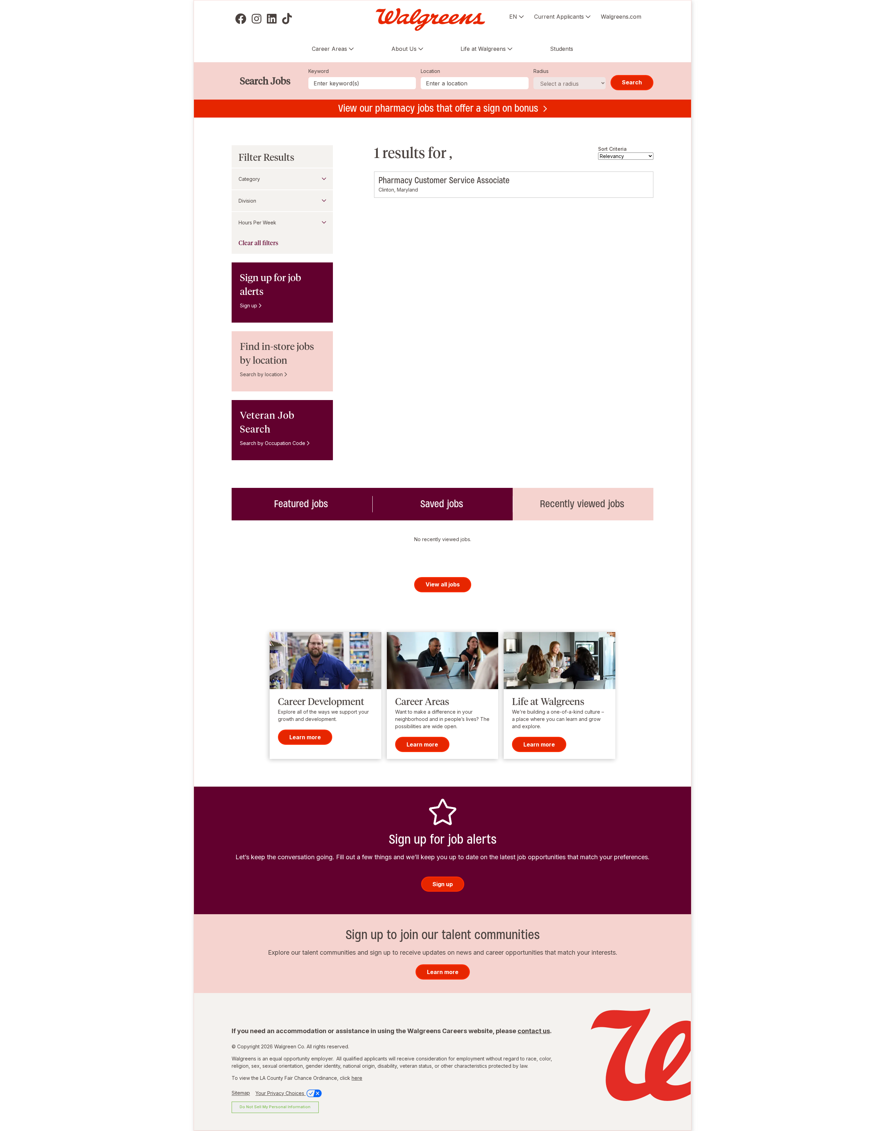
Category (249, 179)
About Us (404, 48)
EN (513, 16)
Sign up (248, 305)
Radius (541, 71)
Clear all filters (258, 243)
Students (561, 48)
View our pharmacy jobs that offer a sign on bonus (438, 108)
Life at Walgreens (483, 48)
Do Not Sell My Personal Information (275, 1106)
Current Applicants (559, 16)
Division (247, 201)
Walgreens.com (621, 16)
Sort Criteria (612, 149)
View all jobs (443, 584)
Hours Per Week (257, 222)
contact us (534, 1031)
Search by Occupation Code (272, 443)
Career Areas (329, 48)
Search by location (261, 374)
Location (430, 71)
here (357, 1078)
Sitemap (241, 1093)
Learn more (305, 737)
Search (632, 82)
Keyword (318, 71)
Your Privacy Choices (280, 1093)
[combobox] (475, 83)
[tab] (302, 504)
